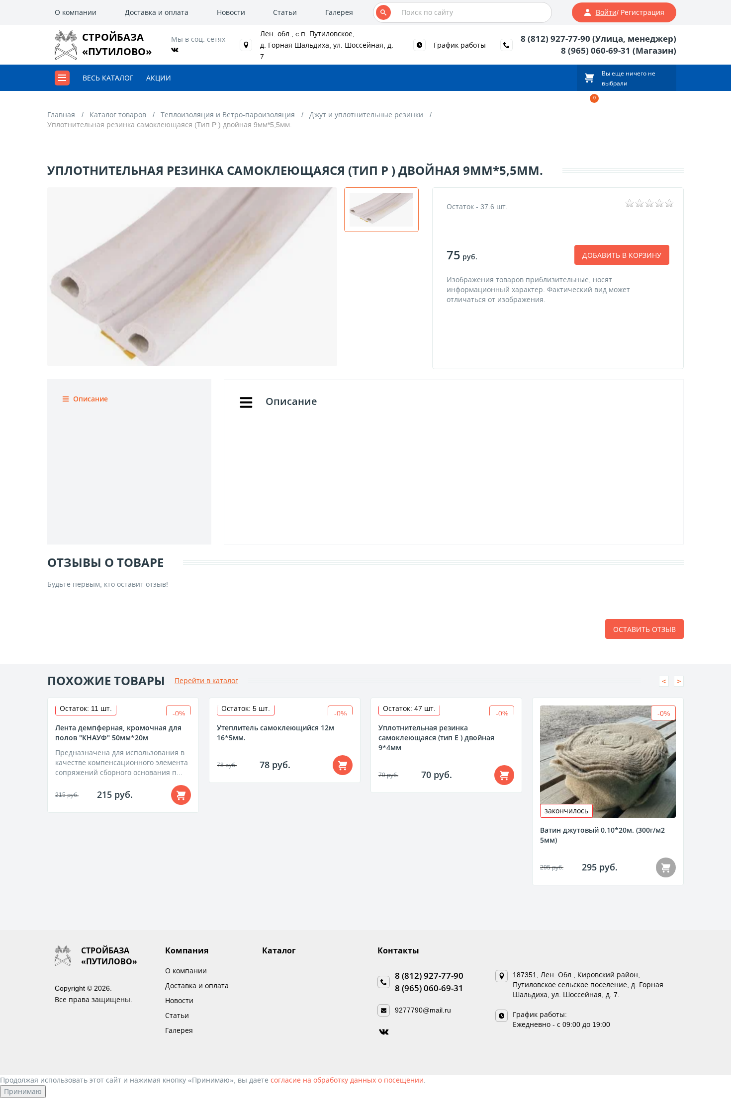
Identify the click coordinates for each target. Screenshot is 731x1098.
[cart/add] (181, 795)
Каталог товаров (118, 114)
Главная (61, 114)
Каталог (279, 950)
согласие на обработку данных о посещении (347, 1080)
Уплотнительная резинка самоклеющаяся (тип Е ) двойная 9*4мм (436, 737)
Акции (158, 77)
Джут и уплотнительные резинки (366, 114)
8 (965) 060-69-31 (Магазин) (618, 50)
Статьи (285, 12)
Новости (231, 12)
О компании (75, 12)
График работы (460, 45)
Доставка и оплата (156, 12)
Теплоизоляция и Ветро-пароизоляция (228, 114)
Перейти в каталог (206, 680)
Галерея (339, 12)
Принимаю (23, 1091)
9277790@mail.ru (423, 1010)
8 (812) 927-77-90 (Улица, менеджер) (598, 38)
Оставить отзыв (644, 629)
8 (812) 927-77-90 (429, 975)
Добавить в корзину (621, 255)
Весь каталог (108, 77)
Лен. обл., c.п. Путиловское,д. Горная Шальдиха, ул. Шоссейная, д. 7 (326, 45)
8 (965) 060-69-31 (429, 988)
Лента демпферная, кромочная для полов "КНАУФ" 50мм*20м (118, 732)
